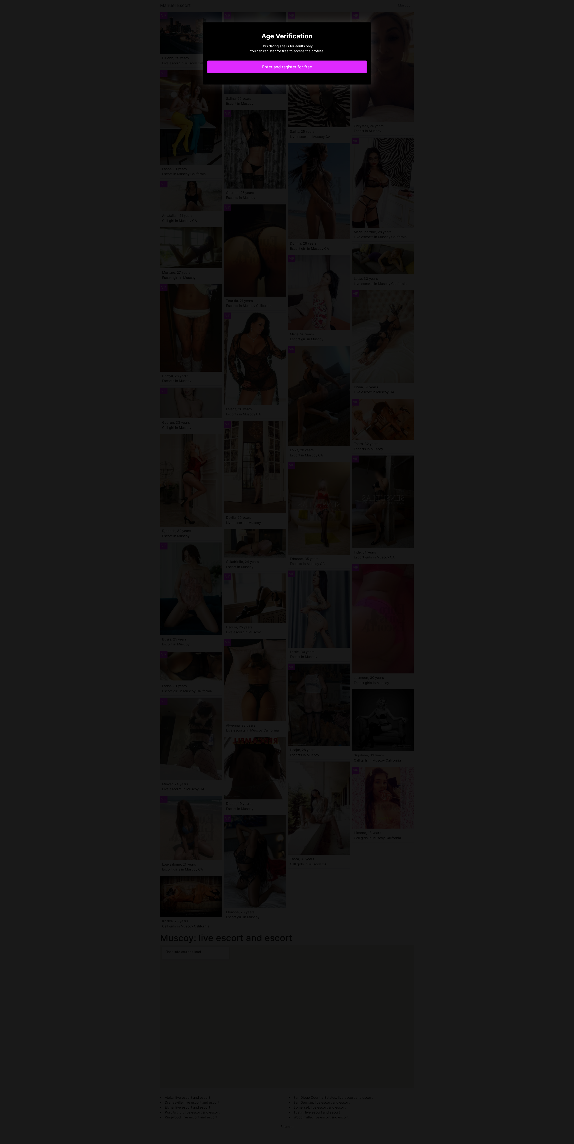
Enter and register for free (287, 67)
